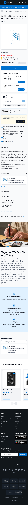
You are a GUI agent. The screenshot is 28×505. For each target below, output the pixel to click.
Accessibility (4, 436)
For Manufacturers (19, 423)
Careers (3, 423)
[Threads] (25, 470)
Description (4, 148)
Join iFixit (21, 121)
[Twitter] (9, 470)
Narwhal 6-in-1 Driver (13, 85)
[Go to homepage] (9, 2)
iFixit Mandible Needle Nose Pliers (15, 77)
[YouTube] (16, 470)
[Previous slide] (12, 403)
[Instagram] (13, 470)
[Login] (26, 2)
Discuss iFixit (4, 421)
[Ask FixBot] (23, 101)
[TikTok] (3, 470)
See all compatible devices (8, 187)
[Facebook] (6, 470)
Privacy (3, 439)
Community (18, 416)
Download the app (20, 433)
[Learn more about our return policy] (12, 141)
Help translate (12, 464)
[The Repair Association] (14, 473)
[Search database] (19, 2)
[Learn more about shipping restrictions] (13, 57)
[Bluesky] (22, 470)
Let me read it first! (8, 457)
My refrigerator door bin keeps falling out (14, 105)
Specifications (5, 192)
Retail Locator (18, 421)
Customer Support (6, 419)
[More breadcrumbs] (2, 11)
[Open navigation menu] (1, 2)
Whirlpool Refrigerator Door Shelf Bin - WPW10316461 (15, 11)
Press (16, 426)
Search (23, 63)
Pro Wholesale (18, 419)
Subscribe (23, 454)
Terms (2, 441)
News (16, 428)
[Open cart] (22, 2)
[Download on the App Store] (21, 437)
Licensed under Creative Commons (14, 497)
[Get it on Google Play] (21, 442)
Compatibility (5, 173)
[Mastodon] (19, 470)
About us (3, 416)
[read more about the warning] (23, 216)
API (2, 426)
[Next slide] (15, 403)
